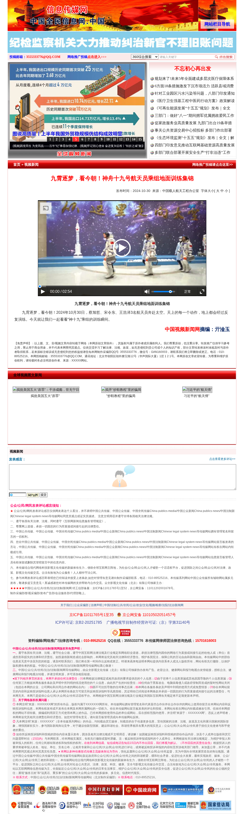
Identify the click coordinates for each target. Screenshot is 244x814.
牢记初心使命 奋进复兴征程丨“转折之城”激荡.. (94, 146)
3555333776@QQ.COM (43, 57)
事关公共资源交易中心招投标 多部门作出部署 (193, 130)
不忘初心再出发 (192, 69)
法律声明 (96, 605)
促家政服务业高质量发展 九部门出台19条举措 (193, 123)
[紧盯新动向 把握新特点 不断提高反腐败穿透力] (122, 47)
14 (133, 139)
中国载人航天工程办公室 (180, 191)
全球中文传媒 (47, 14)
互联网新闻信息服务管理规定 (83, 521)
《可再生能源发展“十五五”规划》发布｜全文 (192, 108)
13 (127, 139)
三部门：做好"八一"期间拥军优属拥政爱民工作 (194, 115)
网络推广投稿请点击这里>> (212, 164)
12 (120, 139)
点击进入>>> (97, 57)
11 (114, 139)
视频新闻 (31, 164)
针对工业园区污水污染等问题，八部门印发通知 (195, 93)
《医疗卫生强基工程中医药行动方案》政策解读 (195, 101)
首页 (16, 164)
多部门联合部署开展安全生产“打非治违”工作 (192, 152)
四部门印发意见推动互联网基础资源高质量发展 (195, 145)
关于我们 (66, 605)
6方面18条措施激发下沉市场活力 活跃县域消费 (194, 86)
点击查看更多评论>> (222, 459)
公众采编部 (81, 605)
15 (140, 139)
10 (108, 139)
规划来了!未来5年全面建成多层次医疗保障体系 (194, 79)
